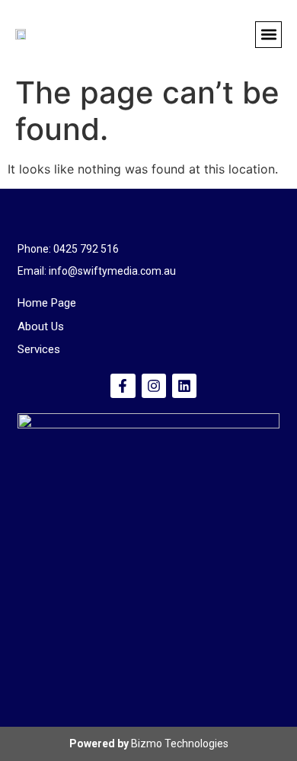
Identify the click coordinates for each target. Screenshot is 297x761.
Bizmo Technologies (148, 743)
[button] (268, 34)
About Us (41, 326)
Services (39, 349)
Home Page (47, 303)
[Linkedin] (184, 386)
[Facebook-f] (122, 386)
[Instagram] (154, 386)
